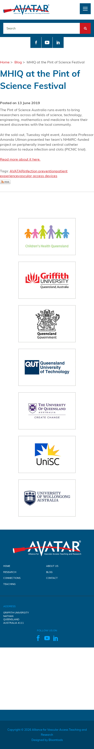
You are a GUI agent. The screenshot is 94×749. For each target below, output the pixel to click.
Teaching (9, 584)
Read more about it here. (20, 159)
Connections (12, 578)
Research (9, 572)
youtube (47, 42)
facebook (35, 42)
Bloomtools (56, 740)
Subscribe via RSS (5, 182)
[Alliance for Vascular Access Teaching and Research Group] (26, 9)
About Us (52, 566)
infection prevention (40, 171)
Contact (52, 578)
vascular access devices (37, 176)
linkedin (58, 42)
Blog (18, 62)
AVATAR (17, 171)
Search (85, 25)
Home (5, 62)
